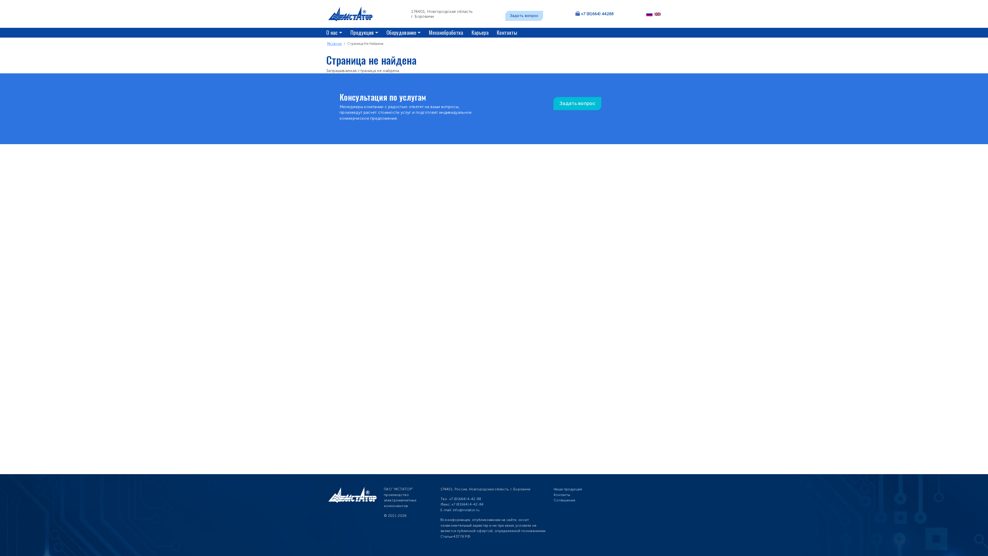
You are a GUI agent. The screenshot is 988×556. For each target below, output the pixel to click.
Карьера (480, 32)
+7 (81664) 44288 (597, 13)
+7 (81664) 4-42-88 (465, 499)
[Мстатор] (352, 14)
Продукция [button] (362, 32)
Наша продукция (568, 489)
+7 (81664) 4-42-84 (468, 504)
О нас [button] (332, 32)
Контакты (507, 32)
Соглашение (564, 500)
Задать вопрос (524, 15)
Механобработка (446, 32)
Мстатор (334, 44)
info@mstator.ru (466, 510)
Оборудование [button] (401, 32)
